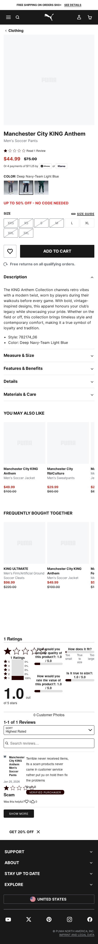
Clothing (15, 30)
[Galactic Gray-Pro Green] (11, 187)
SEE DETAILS (72, 5)
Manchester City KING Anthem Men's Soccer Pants (17, 766)
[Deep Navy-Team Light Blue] (26, 187)
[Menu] (8, 17)
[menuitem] (8, 919)
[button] (18, 662)
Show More (18, 813)
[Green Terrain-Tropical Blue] (41, 187)
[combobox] (49, 730)
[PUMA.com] (49, 17)
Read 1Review (36, 150)
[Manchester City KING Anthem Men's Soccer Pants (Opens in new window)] (5, 767)
